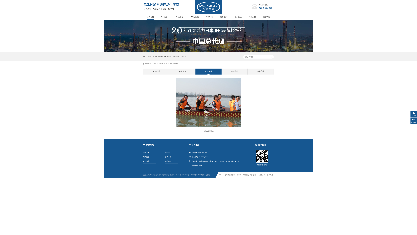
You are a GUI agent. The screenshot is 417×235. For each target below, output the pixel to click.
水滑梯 (239, 175)
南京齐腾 (176, 56)
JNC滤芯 (164, 17)
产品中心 (209, 17)
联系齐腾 (261, 71)
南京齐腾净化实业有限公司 (162, 56)
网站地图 (168, 161)
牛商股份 (201, 175)
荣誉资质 (182, 71)
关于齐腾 (252, 17)
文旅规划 (246, 175)
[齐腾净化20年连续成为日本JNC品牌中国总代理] (208, 52)
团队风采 (162, 64)
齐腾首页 (150, 17)
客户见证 (238, 17)
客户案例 (146, 157)
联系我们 (266, 17)
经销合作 (234, 71)
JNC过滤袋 (194, 17)
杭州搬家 (253, 175)
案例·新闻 (224, 17)
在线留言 (146, 161)
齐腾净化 (184, 56)
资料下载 (168, 157)
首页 (155, 64)
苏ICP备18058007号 (182, 175)
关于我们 (146, 152)
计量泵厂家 (262, 175)
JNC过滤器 (179, 17)
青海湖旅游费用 (229, 175)
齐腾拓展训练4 (173, 64)
